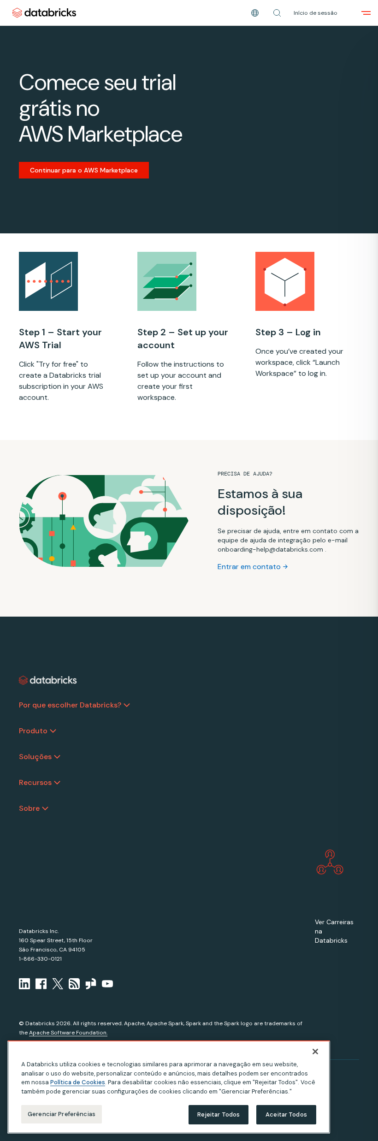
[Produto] (53, 731)
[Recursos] (57, 782)
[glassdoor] (90, 983)
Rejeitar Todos (218, 1114)
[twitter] (57, 983)
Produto (33, 731)
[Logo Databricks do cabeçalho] (44, 12)
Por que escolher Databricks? (70, 705)
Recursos (35, 782)
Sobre (29, 808)
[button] (277, 12)
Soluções (35, 756)
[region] (168, 1087)
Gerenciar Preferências (61, 1114)
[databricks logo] (48, 680)
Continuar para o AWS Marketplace (84, 170)
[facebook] (41, 983)
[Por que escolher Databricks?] (126, 705)
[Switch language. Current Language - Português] (254, 12)
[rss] (74, 983)
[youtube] (107, 983)
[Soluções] (57, 756)
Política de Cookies (77, 1082)
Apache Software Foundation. (68, 1032)
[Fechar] (315, 1051)
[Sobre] (45, 808)
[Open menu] (366, 13)
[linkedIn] (24, 983)
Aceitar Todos (286, 1114)
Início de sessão (315, 13)
